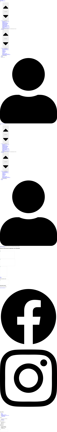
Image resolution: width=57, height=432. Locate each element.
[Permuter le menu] (0, 1)
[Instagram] (28, 410)
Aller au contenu (1, 0)
